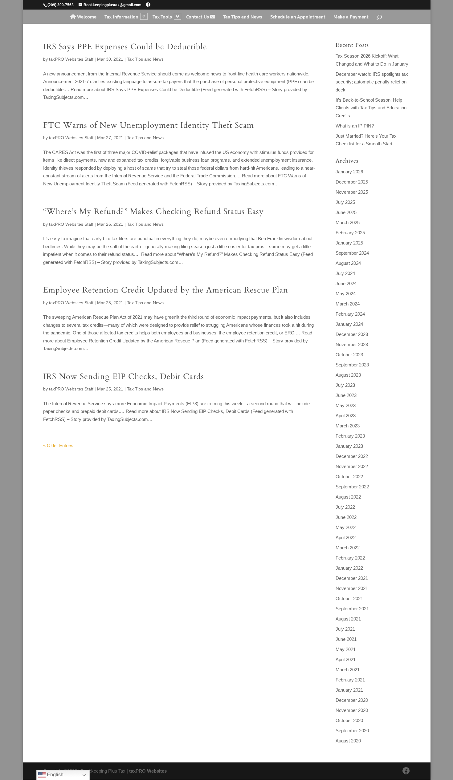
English (54, 774)
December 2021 (352, 578)
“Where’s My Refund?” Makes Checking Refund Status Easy (153, 211)
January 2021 (349, 690)
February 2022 (350, 557)
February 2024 (350, 314)
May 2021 (346, 649)
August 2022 (348, 496)
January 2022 (349, 568)
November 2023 (352, 344)
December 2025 (352, 181)
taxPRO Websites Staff (71, 59)
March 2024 (348, 303)
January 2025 (349, 242)
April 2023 (346, 415)
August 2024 (348, 263)
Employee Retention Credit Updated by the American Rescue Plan (165, 290)
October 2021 (349, 598)
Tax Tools (162, 17)
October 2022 (349, 476)
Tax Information (121, 17)
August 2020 (348, 740)
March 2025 (348, 222)
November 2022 (352, 466)
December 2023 (352, 334)
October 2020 (349, 720)
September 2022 (352, 486)
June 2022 (346, 517)
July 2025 (345, 202)
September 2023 (352, 364)
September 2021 (352, 608)
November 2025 (352, 192)
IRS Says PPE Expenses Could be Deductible (125, 46)
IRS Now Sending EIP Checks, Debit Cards (123, 376)
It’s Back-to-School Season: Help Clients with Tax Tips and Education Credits (371, 107)
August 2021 (348, 618)
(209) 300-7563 (60, 5)
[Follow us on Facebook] (148, 4)
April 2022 (346, 537)
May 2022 (346, 527)
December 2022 (352, 456)
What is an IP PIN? (355, 125)
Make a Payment (351, 17)
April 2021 (346, 659)
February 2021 (350, 679)
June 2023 (346, 395)
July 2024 (345, 273)
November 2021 (352, 588)
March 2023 (348, 425)
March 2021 (348, 669)
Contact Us (198, 17)
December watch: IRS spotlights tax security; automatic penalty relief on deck (372, 81)
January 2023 (349, 446)
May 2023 (346, 405)
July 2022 (345, 507)
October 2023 (349, 354)
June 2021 (346, 639)
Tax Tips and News (242, 17)
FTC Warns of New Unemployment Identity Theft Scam (148, 125)
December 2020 (352, 700)
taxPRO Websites (148, 771)
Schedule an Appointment (297, 17)
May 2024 (346, 293)
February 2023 (350, 435)
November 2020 (352, 710)
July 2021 (345, 629)
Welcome (86, 17)
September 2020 (352, 730)
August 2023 (348, 375)
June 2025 (346, 212)
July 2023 (345, 385)
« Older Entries (58, 445)
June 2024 (346, 283)
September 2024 (352, 253)
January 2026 (349, 171)
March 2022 (348, 547)
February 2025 (350, 232)
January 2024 (349, 324)
